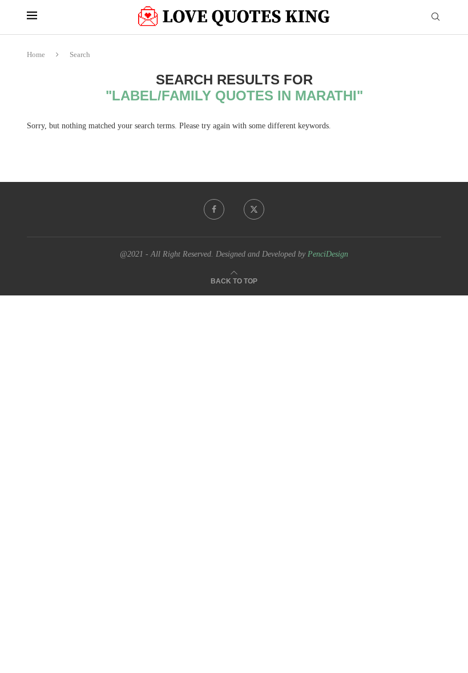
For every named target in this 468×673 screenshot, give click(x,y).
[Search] (435, 17)
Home (36, 54)
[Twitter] (254, 209)
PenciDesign (328, 254)
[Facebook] (214, 209)
